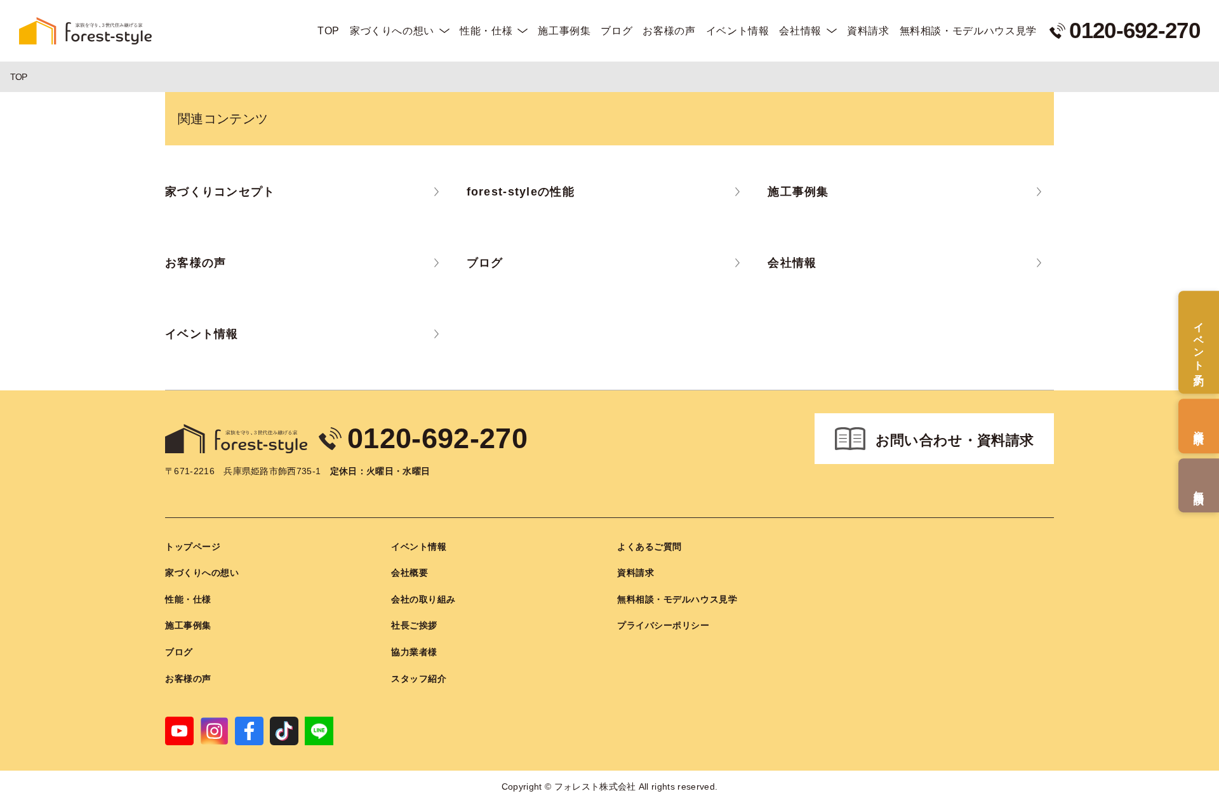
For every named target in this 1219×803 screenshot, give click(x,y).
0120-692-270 (437, 438)
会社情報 (800, 30)
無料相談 (1199, 485)
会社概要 (409, 572)
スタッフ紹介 (418, 679)
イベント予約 (1199, 342)
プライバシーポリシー (663, 625)
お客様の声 (669, 30)
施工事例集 (564, 30)
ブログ (616, 30)
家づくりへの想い (392, 30)
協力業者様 (414, 652)
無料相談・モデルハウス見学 (968, 30)
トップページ (192, 546)
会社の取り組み (423, 599)
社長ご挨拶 (414, 625)
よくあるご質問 (649, 546)
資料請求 (868, 30)
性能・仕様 (486, 30)
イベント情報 (737, 30)
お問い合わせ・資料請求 (955, 440)
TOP (328, 30)
